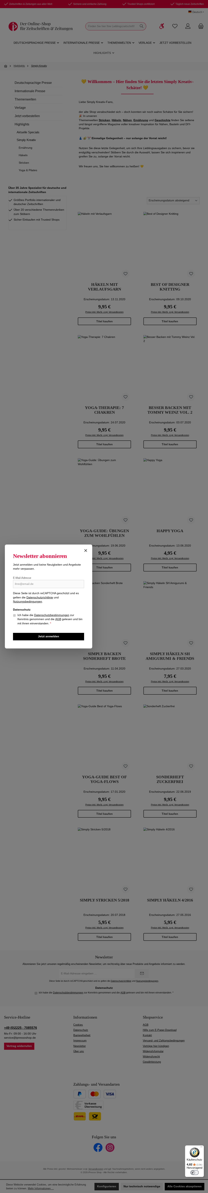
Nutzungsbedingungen (27, 601)
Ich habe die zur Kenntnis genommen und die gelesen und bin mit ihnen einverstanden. (49, 619)
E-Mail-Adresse (22, 578)
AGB (58, 619)
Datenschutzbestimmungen (51, 615)
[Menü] (201, 1147)
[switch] (195, 1172)
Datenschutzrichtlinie (39, 597)
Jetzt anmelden (48, 636)
